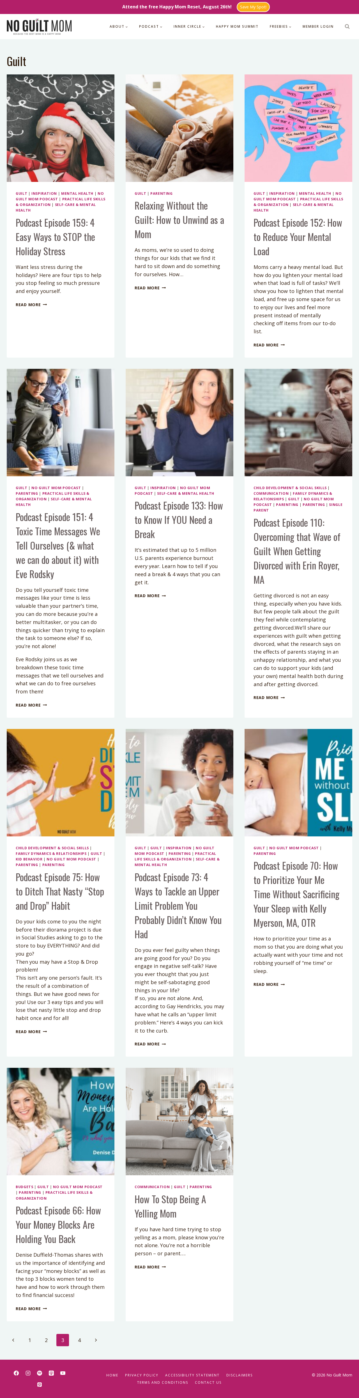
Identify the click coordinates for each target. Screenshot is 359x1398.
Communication (271, 493)
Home (112, 1375)
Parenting (161, 193)
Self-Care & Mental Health (185, 493)
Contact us (208, 1382)
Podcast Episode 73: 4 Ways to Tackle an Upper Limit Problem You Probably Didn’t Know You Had (178, 905)
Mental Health (77, 193)
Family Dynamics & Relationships (51, 853)
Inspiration (44, 193)
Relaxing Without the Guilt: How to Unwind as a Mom (179, 219)
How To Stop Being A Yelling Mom (170, 1206)
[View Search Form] (347, 27)
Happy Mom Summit (237, 26)
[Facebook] (16, 1373)
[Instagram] (28, 1373)
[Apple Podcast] (51, 1373)
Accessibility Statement (192, 1375)
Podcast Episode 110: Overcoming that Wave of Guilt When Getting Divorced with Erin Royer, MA (297, 551)
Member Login (318, 26)
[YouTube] (63, 1373)
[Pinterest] (39, 1385)
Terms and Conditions (162, 1382)
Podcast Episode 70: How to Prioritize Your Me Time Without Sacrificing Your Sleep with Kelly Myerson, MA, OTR (296, 894)
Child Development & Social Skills (290, 487)
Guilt (21, 193)
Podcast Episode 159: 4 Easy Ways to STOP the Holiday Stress (55, 236)
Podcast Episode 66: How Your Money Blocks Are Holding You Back (58, 1224)
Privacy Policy (141, 1375)
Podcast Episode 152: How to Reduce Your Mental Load (298, 236)
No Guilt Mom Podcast (56, 487)
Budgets (24, 1186)
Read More (31, 304)
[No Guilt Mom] (39, 26)
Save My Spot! (253, 7)
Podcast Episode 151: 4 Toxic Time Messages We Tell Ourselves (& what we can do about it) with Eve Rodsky (58, 545)
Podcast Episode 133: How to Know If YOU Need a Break (179, 519)
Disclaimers (239, 1375)
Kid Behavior (29, 859)
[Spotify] (39, 1373)
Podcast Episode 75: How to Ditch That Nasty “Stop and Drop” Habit (60, 891)
